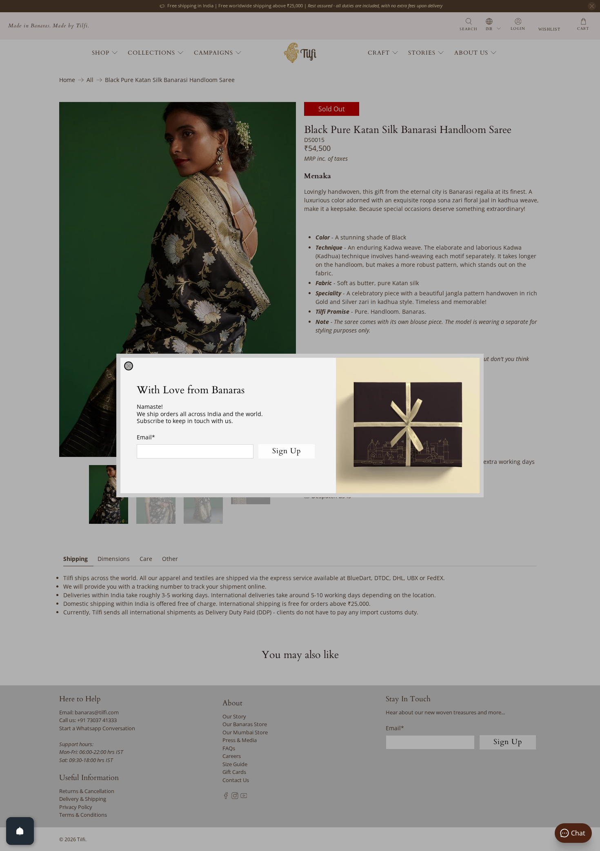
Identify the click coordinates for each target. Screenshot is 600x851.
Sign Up (286, 451)
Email (146, 437)
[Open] (20, 831)
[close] (128, 366)
